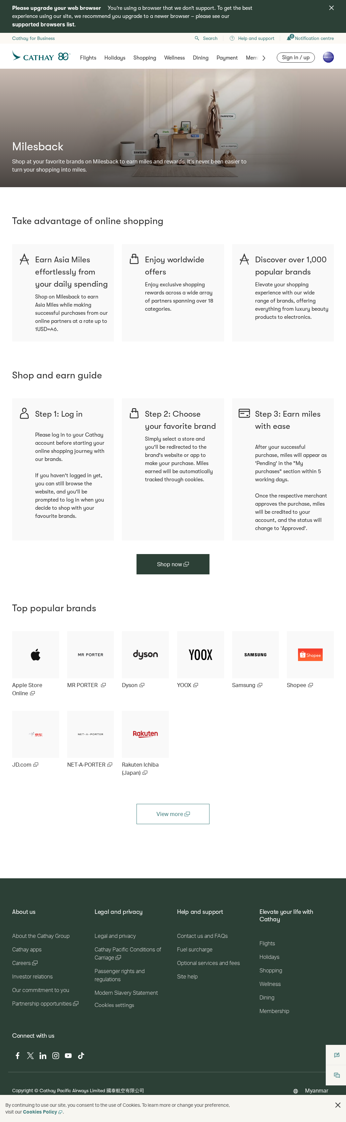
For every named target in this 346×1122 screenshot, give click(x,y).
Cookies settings (114, 1005)
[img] (331, 7)
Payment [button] (227, 58)
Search (210, 38)
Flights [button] (88, 58)
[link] (35, 664)
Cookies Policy (40, 1112)
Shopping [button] (144, 58)
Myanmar (316, 1090)
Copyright (22, 1090)
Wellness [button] (174, 58)
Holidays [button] (114, 58)
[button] (338, 1105)
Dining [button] (200, 58)
